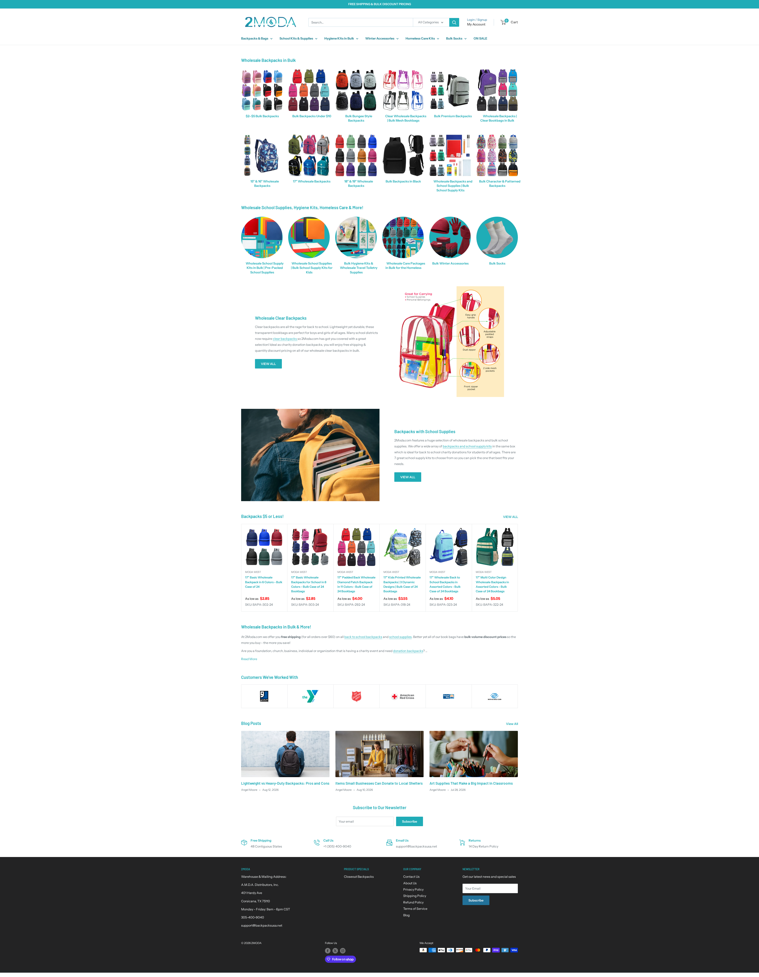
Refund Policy (413, 902)
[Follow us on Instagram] (343, 950)
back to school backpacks (363, 637)
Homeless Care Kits (420, 38)
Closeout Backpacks (359, 877)
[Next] (517, 567)
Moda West (253, 572)
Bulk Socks (454, 38)
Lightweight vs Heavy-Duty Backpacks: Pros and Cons (285, 783)
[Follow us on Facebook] (327, 950)
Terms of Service (415, 909)
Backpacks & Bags (254, 38)
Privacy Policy (413, 889)
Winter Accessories (379, 38)
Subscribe (409, 821)
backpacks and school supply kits (467, 446)
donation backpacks (408, 651)
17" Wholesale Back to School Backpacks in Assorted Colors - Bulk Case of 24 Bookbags (445, 584)
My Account (476, 24)
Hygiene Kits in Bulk (339, 38)
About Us (410, 883)
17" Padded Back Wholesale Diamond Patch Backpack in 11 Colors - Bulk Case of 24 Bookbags (356, 584)
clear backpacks (285, 339)
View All (512, 724)
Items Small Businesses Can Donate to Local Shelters (379, 783)
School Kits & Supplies (296, 38)
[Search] (454, 22)
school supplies (400, 637)
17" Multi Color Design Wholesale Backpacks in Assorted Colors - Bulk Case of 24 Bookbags (492, 584)
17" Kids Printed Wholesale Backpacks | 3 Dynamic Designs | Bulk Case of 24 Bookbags (402, 584)
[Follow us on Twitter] (335, 950)
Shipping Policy (414, 896)
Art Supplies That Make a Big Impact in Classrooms (471, 783)
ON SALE (480, 38)
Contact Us (411, 877)
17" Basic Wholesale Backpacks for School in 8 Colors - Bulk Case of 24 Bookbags (308, 584)
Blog (406, 915)
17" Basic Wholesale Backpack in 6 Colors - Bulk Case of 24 (263, 582)
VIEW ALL (268, 364)
